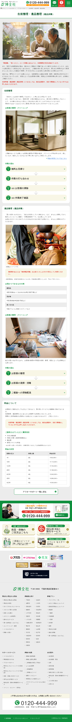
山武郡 (38, 629)
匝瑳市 (28, 639)
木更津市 (28, 635)
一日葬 (51, 619)
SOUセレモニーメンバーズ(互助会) (13, 666)
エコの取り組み (53, 680)
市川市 (28, 632)
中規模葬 (51, 616)
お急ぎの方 (61, 5)
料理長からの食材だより (33, 679)
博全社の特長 (7, 603)
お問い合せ (54, 5)
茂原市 (28, 616)
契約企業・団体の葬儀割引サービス (13, 683)
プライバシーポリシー (21, 718)
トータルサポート (9, 629)
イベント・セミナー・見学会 (12, 687)
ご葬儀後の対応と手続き (33, 662)
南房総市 (38, 622)
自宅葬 (51, 622)
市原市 (38, 606)
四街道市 (28, 606)
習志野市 (38, 610)
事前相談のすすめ (9, 659)
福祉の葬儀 (52, 632)
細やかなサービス (9, 619)
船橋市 (28, 610)
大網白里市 (29, 622)
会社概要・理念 (53, 659)
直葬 (50, 626)
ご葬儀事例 (29, 669)
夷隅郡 (38, 619)
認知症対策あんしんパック (56, 606)
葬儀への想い (7, 632)
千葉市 (28, 600)
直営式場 (51, 666)
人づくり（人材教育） (10, 616)
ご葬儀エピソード (31, 672)
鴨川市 (28, 626)
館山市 (38, 626)
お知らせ (51, 684)
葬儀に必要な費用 (31, 659)
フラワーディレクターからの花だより (36, 683)
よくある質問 (30, 666)
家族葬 (51, 610)
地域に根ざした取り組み (56, 672)
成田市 (28, 603)
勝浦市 (28, 629)
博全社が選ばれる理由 (10, 600)
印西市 (28, 645)
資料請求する (60, 515)
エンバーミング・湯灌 (10, 626)
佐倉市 (38, 600)
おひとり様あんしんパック (56, 603)
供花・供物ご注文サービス (11, 676)
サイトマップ (36, 718)
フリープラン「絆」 (54, 600)
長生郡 (38, 616)
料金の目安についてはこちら (57, 158)
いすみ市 (28, 619)
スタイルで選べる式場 (10, 610)
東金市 (38, 613)
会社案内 (51, 656)
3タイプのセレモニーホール (12, 606)
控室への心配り (8, 613)
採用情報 (51, 669)
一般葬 (51, 613)
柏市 (37, 639)
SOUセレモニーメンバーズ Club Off (13, 672)
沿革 (50, 662)
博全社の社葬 (52, 629)
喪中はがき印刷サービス (11, 679)
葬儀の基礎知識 (30, 656)
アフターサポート (9, 662)
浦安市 (38, 642)
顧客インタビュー (31, 675)
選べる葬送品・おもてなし (11, 622)
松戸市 (38, 632)
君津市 (38, 635)
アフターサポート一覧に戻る (35, 491)
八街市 (38, 603)
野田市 (28, 642)
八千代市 (28, 613)
